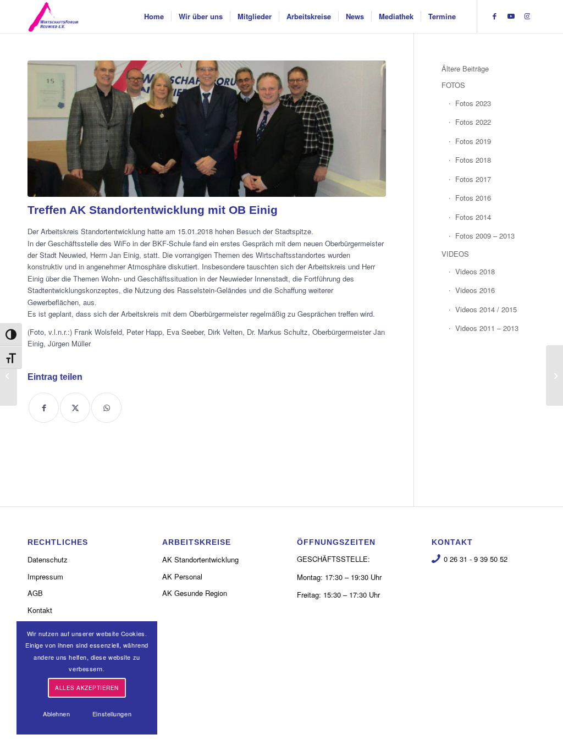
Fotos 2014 (473, 217)
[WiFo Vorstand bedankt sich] (554, 375)
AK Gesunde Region (194, 593)
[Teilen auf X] (75, 408)
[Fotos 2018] (8, 375)
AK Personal (182, 576)
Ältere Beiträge (465, 68)
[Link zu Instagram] (527, 16)
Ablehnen (56, 713)
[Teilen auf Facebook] (44, 408)
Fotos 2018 (473, 159)
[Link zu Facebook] (494, 16)
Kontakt (39, 610)
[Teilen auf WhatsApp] (106, 408)
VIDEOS (455, 254)
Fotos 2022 (473, 122)
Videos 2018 (475, 271)
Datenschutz (47, 559)
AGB (35, 593)
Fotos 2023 (473, 103)
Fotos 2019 (473, 141)
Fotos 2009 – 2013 (485, 235)
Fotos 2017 (473, 179)
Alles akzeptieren (87, 688)
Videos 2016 (475, 290)
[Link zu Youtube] (511, 16)
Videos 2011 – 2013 (486, 328)
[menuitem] (154, 16)
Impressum (45, 576)
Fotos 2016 (473, 197)
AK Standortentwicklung (200, 559)
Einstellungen (111, 713)
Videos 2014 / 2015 (486, 309)
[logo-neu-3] (53, 16)
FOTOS (453, 85)
